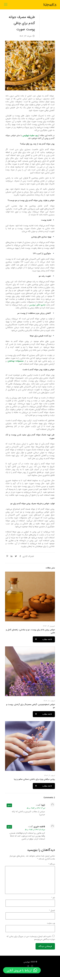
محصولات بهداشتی (16, 361)
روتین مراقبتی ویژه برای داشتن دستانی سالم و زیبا (34, 779)
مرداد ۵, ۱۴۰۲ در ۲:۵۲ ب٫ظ (35, 829)
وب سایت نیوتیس (30, 135)
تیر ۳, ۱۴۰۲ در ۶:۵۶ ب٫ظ (36, 808)
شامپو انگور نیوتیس (37, 305)
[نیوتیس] (50, 4)
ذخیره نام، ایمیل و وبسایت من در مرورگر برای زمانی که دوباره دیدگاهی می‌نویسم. (31, 938)
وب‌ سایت (51, 923)
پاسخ (9, 805)
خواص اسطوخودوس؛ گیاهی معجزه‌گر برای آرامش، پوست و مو (30, 706)
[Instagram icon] (32, 966)
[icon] (28, 966)
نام (53, 897)
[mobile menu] (5, 4)
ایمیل (52, 910)
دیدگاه (51, 864)
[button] (22, 970)
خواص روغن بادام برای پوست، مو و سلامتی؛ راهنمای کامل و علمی (30, 631)
